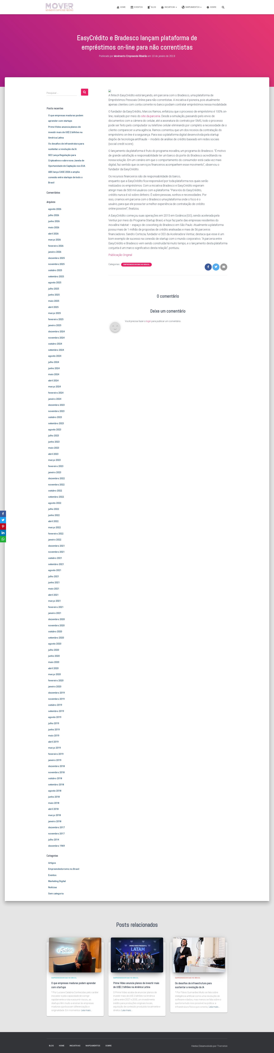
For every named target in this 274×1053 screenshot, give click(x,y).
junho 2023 (54, 442)
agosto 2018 (54, 791)
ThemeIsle (222, 1046)
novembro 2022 (56, 484)
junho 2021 (54, 582)
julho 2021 (53, 576)
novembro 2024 (56, 337)
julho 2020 (53, 650)
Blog (153, 7)
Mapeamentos (193, 7)
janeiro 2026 (54, 252)
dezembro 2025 (56, 258)
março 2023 (54, 460)
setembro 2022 (56, 497)
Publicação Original (120, 255)
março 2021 (54, 601)
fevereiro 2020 (55, 680)
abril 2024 (53, 380)
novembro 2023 (56, 411)
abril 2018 (53, 809)
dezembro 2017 (56, 827)
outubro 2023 (55, 417)
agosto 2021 (54, 570)
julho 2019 (53, 723)
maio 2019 (53, 735)
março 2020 (54, 674)
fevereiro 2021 (55, 607)
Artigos (52, 863)
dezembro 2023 (56, 405)
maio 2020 (53, 662)
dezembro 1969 (56, 846)
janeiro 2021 (54, 613)
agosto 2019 (54, 717)
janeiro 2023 (54, 472)
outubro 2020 (55, 631)
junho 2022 (54, 515)
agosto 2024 (54, 356)
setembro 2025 (56, 276)
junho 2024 (54, 368)
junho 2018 (54, 797)
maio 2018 (53, 803)
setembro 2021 (56, 564)
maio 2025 (53, 301)
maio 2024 (53, 374)
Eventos (138, 7)
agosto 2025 (54, 282)
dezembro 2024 (56, 331)
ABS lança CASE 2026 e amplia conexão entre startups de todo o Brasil (65, 177)
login (148, 321)
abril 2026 (53, 233)
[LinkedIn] (3, 533)
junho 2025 (54, 294)
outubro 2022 (55, 490)
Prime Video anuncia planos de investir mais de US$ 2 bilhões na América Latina (65, 132)
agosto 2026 (54, 209)
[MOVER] (59, 7)
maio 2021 (53, 588)
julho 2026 (53, 215)
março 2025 (54, 313)
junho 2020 (54, 656)
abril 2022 (53, 521)
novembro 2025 (56, 264)
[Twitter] (3, 520)
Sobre (213, 7)
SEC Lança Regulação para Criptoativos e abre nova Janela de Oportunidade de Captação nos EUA (66, 160)
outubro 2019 (55, 705)
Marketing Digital (57, 881)
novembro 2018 (56, 772)
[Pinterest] (3, 526)
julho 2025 (53, 288)
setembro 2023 (56, 423)
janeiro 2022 (54, 539)
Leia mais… (86, 1010)
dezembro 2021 (56, 546)
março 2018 (54, 815)
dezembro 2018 (56, 766)
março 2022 (54, 527)
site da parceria (150, 116)
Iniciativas (170, 7)
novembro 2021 (56, 552)
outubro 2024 (55, 343)
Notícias (52, 887)
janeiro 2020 (54, 686)
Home (123, 7)
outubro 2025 (55, 270)
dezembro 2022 (56, 478)
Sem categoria (56, 893)
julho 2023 (53, 435)
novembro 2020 (56, 625)
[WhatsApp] (3, 539)
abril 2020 (53, 668)
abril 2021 (53, 595)
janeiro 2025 (54, 325)
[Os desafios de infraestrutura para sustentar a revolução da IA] (199, 955)
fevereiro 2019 (55, 754)
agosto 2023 (54, 429)
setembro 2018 (56, 784)
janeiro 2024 (54, 399)
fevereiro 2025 (55, 319)
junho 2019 (54, 729)
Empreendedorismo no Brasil (63, 869)
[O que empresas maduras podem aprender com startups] (75, 955)
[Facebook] (3, 514)
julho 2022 (53, 509)
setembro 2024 (56, 350)
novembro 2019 (56, 699)
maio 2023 (53, 448)
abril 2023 (53, 454)
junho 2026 (54, 221)
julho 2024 (53, 362)
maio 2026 (53, 227)
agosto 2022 (54, 503)
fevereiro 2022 (55, 533)
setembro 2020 (56, 637)
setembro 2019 (56, 711)
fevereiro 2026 (55, 246)
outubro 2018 (55, 778)
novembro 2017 (56, 833)
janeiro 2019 (54, 760)
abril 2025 (53, 307)
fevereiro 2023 (55, 466)
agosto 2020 (54, 643)
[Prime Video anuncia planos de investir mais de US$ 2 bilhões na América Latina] (137, 955)
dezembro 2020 (56, 619)
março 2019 (54, 748)
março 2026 (54, 239)
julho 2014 (53, 839)
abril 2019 (53, 741)
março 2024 (54, 386)
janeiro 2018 (54, 821)
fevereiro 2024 (55, 393)
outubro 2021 (55, 558)
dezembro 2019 (56, 692)
